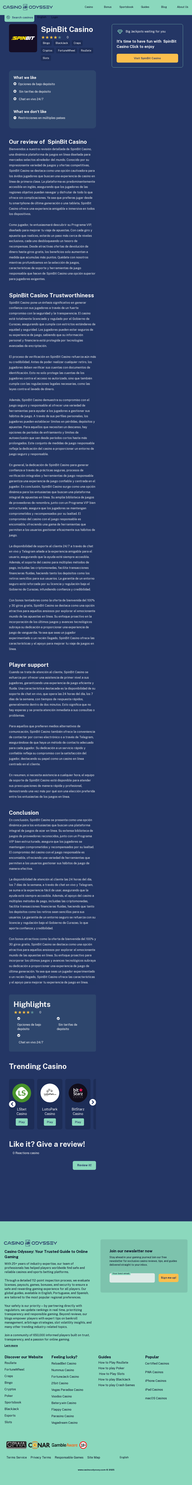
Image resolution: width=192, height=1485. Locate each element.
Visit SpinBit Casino (147, 58)
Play (22, 1122)
